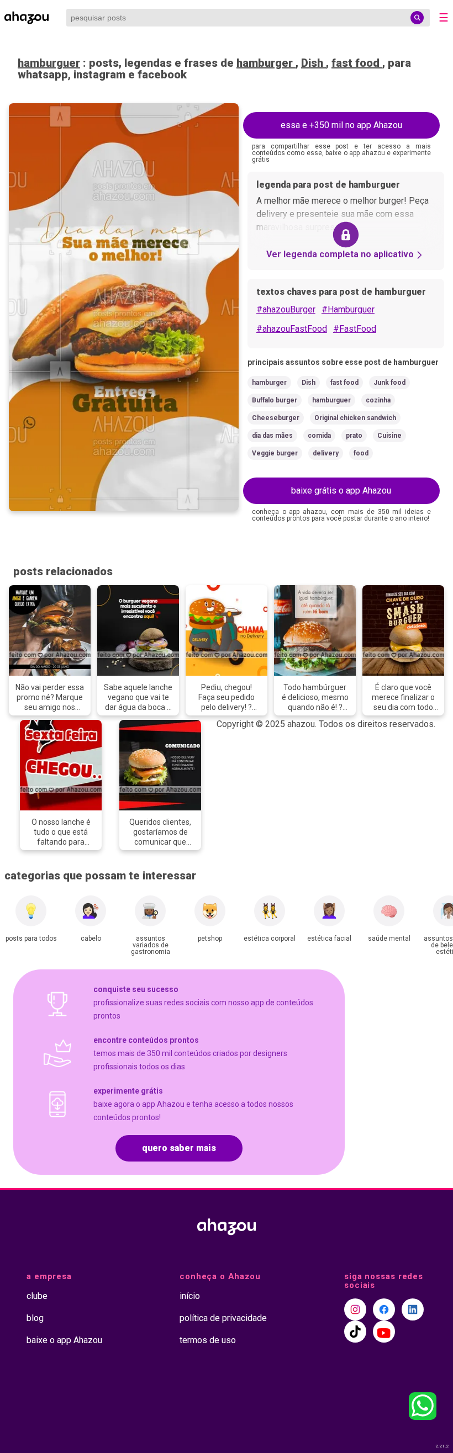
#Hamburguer (348, 309)
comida (319, 435)
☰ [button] (444, 17)
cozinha (378, 400)
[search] (417, 17)
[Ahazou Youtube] (384, 1332)
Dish (313, 63)
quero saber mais (179, 1148)
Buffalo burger (274, 400)
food (361, 453)
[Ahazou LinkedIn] (413, 1309)
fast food (356, 63)
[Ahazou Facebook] (384, 1309)
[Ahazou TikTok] (355, 1332)
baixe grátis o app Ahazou (341, 490)
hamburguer (49, 63)
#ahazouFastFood (291, 329)
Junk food (389, 382)
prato (354, 435)
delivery (326, 453)
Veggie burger (275, 453)
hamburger (266, 63)
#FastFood (354, 329)
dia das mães (272, 435)
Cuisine (389, 435)
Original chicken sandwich (355, 418)
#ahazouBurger (285, 309)
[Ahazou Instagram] (355, 1309)
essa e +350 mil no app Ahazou (341, 125)
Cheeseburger (275, 418)
